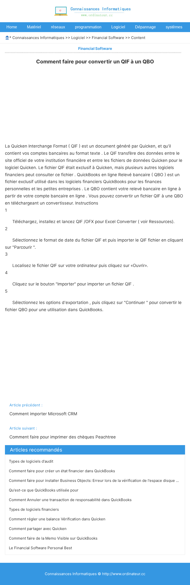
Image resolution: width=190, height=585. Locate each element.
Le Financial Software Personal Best (41, 548)
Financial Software (108, 37)
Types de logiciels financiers (34, 509)
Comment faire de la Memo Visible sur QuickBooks (53, 538)
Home (11, 27)
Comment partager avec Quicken (38, 528)
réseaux (58, 27)
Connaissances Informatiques (38, 37)
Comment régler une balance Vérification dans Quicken (57, 519)
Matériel (34, 27)
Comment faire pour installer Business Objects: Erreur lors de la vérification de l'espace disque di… (95, 480)
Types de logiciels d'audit (31, 461)
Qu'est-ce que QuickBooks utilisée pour (44, 490)
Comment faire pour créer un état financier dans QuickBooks (62, 471)
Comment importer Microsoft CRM (43, 413)
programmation (88, 27)
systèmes (174, 27)
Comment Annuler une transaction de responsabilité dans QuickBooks (71, 499)
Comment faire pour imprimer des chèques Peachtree (63, 436)
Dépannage (145, 27)
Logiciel (118, 27)
